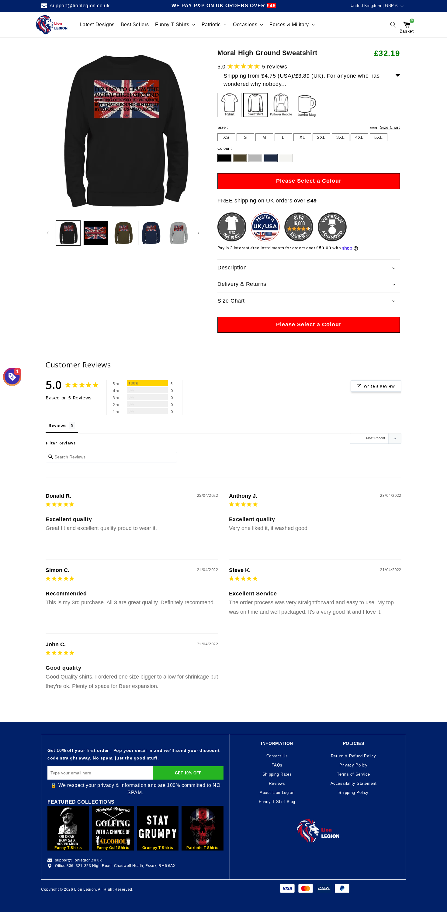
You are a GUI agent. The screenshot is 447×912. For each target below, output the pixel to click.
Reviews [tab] (57, 425)
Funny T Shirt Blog (277, 801)
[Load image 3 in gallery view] (123, 233)
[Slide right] (198, 233)
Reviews (277, 783)
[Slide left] (47, 233)
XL (302, 138)
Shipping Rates (277, 774)
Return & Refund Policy (353, 756)
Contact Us (277, 756)
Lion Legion (85, 889)
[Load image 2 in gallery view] (95, 233)
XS (226, 137)
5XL (378, 138)
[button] (393, 24)
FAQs (277, 765)
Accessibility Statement (354, 783)
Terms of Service (353, 774)
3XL (340, 138)
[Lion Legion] (52, 24)
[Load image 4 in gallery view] (150, 233)
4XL (359, 138)
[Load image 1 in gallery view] (68, 233)
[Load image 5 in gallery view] (178, 233)
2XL (321, 138)
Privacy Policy (353, 765)
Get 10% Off (188, 773)
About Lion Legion (277, 792)
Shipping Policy (353, 792)
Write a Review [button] (379, 386)
